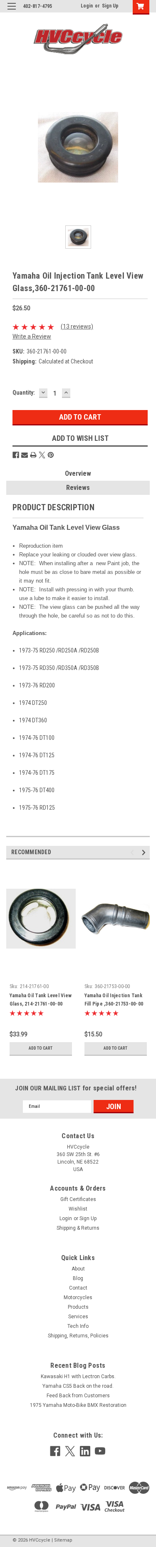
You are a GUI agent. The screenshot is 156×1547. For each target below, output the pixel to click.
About (78, 1269)
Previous (133, 852)
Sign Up (110, 6)
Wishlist (78, 1209)
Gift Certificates (78, 1199)
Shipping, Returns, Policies (78, 1336)
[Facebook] (15, 455)
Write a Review (31, 336)
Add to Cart (40, 1048)
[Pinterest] (50, 455)
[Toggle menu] (11, 11)
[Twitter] (42, 455)
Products (78, 1307)
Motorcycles (78, 1297)
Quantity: (23, 392)
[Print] (33, 455)
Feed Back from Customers (78, 1396)
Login (87, 6)
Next (145, 852)
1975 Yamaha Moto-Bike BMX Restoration (78, 1405)
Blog (78, 1278)
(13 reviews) (77, 326)
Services (78, 1317)
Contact (78, 1288)
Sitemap (63, 1540)
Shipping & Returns (78, 1228)
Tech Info (78, 1326)
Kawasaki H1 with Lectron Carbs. (78, 1376)
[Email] (24, 455)
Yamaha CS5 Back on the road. (78, 1386)
